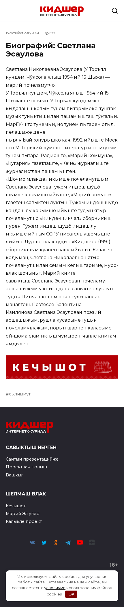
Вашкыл (15, 475)
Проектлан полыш (26, 467)
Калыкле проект (24, 521)
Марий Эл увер (23, 513)
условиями (54, 587)
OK (71, 594)
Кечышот (16, 505)
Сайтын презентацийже (32, 459)
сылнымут (20, 394)
